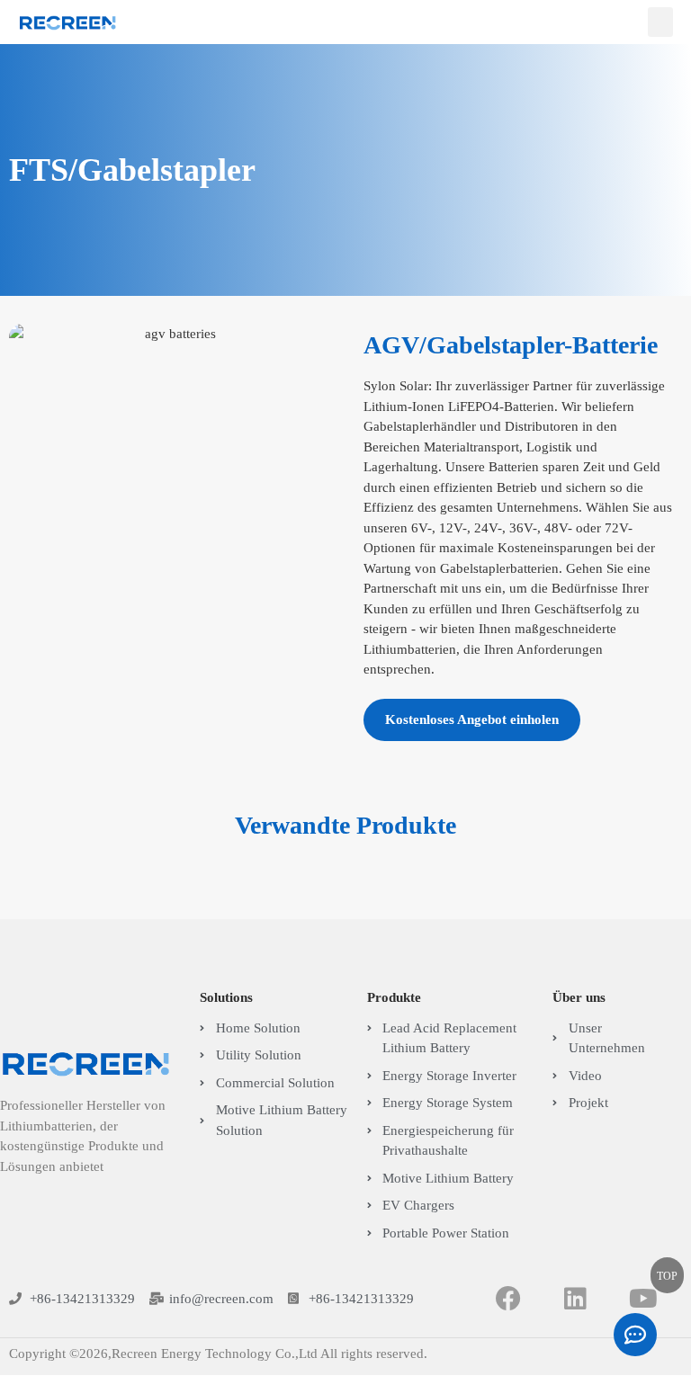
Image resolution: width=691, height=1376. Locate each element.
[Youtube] (643, 1299)
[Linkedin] (576, 1299)
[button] (660, 22)
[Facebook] (509, 1299)
